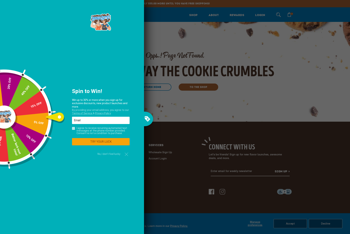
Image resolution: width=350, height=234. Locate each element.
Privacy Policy (103, 113)
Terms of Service (82, 113)
